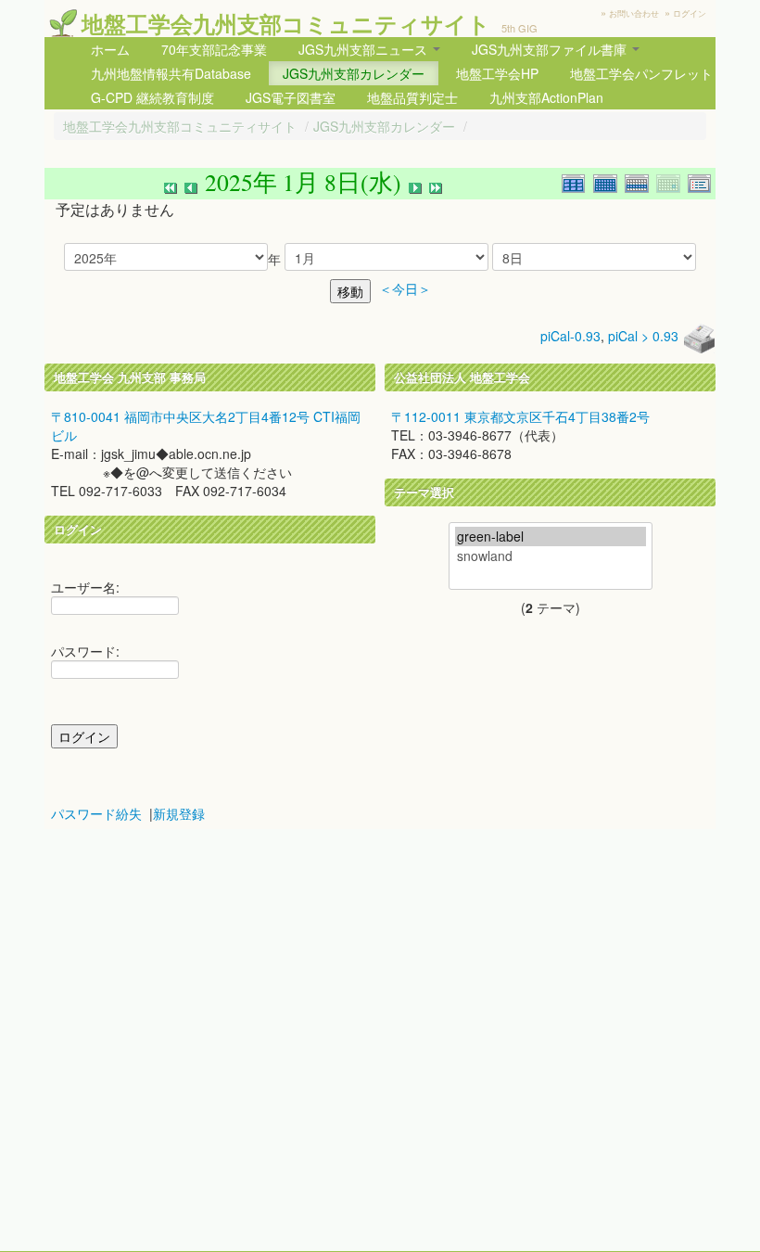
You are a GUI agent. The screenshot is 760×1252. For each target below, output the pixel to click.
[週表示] (640, 181)
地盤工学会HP (497, 73)
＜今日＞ (405, 289)
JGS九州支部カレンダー (353, 73)
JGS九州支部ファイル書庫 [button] (551, 49)
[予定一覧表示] (702, 181)
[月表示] (609, 181)
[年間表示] (577, 181)
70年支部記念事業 (214, 49)
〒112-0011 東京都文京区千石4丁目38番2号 (520, 416)
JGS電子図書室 (291, 97)
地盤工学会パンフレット (641, 73)
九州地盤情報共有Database (171, 73)
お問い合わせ (634, 13)
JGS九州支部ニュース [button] (364, 49)
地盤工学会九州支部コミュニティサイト (286, 23)
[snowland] (550, 556)
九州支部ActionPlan (546, 97)
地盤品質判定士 (412, 97)
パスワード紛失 (96, 813)
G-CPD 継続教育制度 (152, 97)
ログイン (689, 13)
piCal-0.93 (570, 335)
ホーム (110, 49)
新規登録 (179, 813)
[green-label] (550, 536)
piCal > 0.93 (643, 335)
